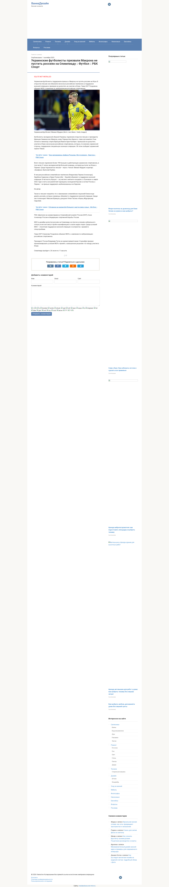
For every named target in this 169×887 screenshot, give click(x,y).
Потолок (115, 748)
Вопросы (36, 47)
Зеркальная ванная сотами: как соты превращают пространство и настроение (124, 824)
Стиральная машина (118, 772)
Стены (114, 758)
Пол (113, 751)
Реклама (47, 47)
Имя (32, 279)
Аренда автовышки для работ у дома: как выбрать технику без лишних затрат (123, 691)
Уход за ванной (79, 42)
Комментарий (36, 285)
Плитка (114, 761)
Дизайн (67, 42)
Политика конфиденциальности (42, 879)
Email (56, 279)
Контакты (34, 877)
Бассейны (127, 42)
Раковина (115, 737)
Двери (114, 765)
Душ (113, 734)
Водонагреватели (118, 731)
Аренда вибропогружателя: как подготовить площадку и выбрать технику (121, 530)
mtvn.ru (93, 886)
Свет (113, 755)
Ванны (114, 727)
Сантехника (37, 42)
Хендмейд (115, 782)
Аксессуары (103, 42)
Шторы (114, 779)
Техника (58, 42)
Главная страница (36, 54)
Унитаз (114, 741)
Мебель (92, 42)
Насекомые (115, 42)
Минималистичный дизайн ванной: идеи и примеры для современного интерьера (124, 849)
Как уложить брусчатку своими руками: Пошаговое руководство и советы (123, 838)
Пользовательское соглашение (41, 881)
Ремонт (48, 42)
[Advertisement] (84, 24)
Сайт (79, 279)
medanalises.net (84, 886)
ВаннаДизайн (40, 3)
